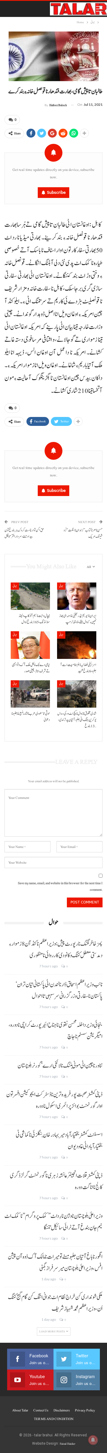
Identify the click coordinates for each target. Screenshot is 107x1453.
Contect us (40, 1410)
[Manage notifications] (93, 1440)
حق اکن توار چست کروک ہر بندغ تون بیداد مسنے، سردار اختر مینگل (24, 533)
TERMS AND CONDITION (53, 1419)
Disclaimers (62, 1410)
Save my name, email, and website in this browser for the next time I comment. (60, 886)
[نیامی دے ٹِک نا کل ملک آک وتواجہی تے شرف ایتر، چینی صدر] (30, 645)
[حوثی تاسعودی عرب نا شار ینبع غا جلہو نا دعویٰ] (30, 694)
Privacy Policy (85, 1410)
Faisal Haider (67, 1443)
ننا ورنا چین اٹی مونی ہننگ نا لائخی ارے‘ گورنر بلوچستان (60, 1066)
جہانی (15, 585)
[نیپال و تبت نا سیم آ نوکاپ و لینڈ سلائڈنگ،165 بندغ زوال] (30, 596)
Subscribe (56, 192)
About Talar (20, 1410)
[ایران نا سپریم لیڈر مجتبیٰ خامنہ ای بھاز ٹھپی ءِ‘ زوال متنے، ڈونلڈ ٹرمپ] (76, 596)
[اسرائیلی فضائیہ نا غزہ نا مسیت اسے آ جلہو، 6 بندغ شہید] (76, 645)
